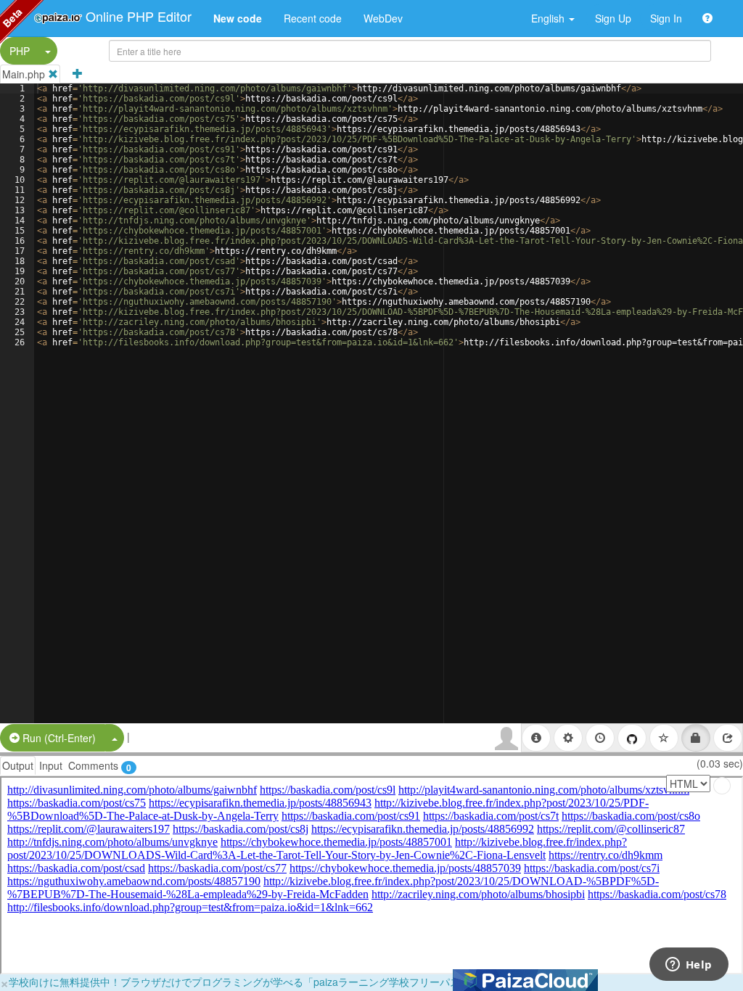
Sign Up (613, 18)
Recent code (313, 18)
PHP (19, 51)
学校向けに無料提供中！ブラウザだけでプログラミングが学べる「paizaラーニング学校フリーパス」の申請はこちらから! (287, 981)
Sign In (666, 18)
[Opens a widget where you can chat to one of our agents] (688, 965)
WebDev (383, 18)
